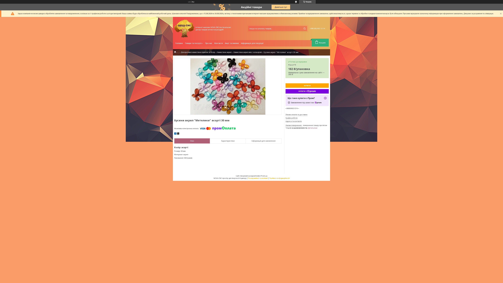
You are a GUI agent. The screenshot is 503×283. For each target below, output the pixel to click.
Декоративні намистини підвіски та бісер (198, 52)
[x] (178, 134)
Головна (179, 43)
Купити (307, 86)
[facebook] (175, 134)
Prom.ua (264, 176)
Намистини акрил (224, 52)
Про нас (208, 43)
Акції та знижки (232, 43)
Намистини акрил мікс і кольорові (248, 52)
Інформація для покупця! (252, 43)
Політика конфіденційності (279, 178)
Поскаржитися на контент (258, 178)
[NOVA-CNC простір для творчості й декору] (184, 28)
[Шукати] (304, 28)
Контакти (218, 43)
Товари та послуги (193, 43)
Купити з (303, 91)
